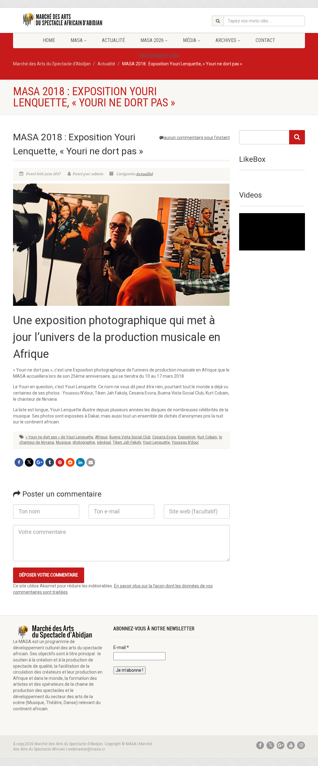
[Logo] (58, 19)
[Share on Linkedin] (80, 462)
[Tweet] (29, 462)
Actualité (113, 40)
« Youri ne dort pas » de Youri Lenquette (59, 437)
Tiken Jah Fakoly (127, 442)
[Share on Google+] (39, 462)
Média (189, 40)
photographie (84, 442)
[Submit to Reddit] (70, 462)
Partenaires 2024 (159, 56)
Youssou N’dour (185, 442)
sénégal (104, 442)
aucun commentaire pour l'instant (197, 137)
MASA (76, 40)
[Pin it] (60, 462)
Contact (265, 40)
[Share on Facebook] (19, 462)
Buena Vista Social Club (129, 437)
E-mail (121, 647)
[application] (272, 231)
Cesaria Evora (164, 437)
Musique (63, 442)
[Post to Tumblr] (49, 462)
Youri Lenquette (156, 442)
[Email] (90, 462)
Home (49, 40)
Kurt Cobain (207, 437)
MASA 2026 (152, 40)
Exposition (187, 437)
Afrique (101, 437)
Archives (226, 40)
